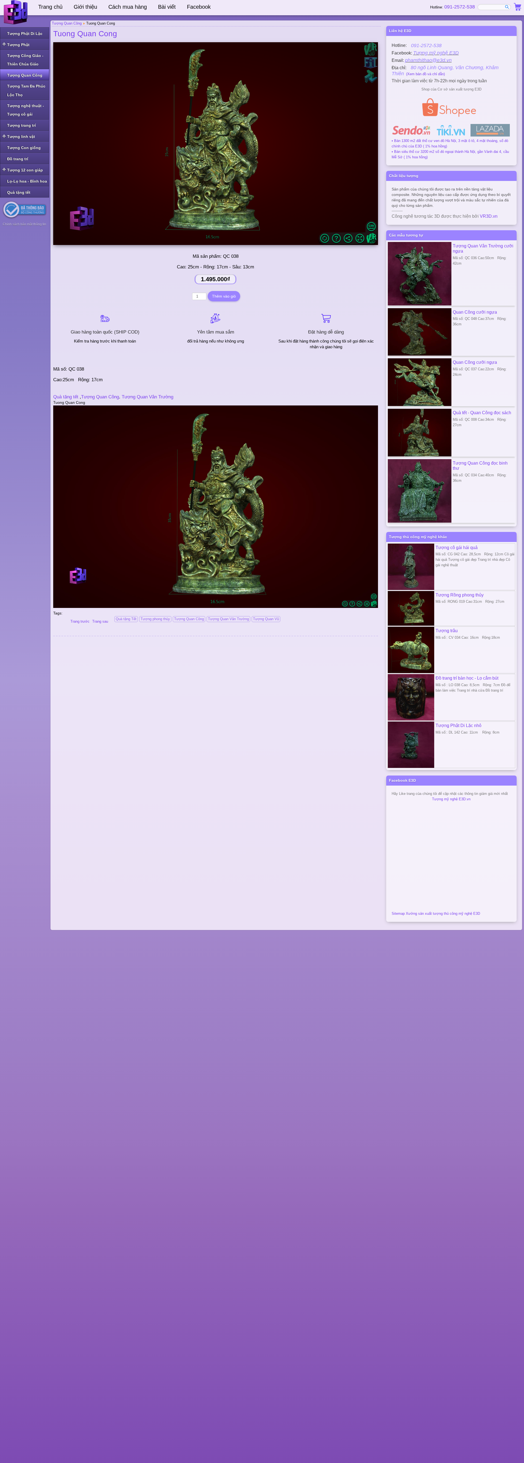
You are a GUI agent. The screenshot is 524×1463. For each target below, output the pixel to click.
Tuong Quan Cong (85, 33)
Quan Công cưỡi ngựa (475, 312)
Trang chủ (50, 7)
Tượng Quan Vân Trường (146, 396)
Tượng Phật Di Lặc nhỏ (458, 725)
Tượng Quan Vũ (266, 619)
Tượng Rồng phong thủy (460, 594)
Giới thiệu (85, 7)
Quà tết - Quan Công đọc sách (482, 412)
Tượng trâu (447, 630)
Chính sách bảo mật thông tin (24, 224)
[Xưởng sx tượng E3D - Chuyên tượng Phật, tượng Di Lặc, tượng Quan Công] (16, 12)
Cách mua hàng (127, 7)
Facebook (199, 7)
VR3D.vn (489, 216)
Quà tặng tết (65, 396)
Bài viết (167, 7)
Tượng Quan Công (100, 396)
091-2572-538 (459, 7)
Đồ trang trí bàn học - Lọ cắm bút (467, 678)
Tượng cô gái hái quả (457, 547)
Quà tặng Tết (126, 619)
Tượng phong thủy (155, 619)
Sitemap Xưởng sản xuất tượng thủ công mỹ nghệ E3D (436, 913)
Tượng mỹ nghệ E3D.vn (451, 799)
